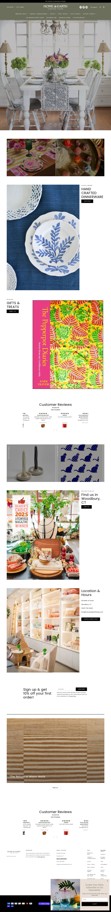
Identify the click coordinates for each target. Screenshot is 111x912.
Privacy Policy (72, 696)
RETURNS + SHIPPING (103, 858)
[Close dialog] (107, 881)
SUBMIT (94, 904)
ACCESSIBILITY (104, 864)
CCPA (102, 867)
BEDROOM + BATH (90, 853)
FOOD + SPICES (91, 864)
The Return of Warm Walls (27, 776)
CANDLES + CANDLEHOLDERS (91, 858)
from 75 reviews (55, 409)
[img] (55, 408)
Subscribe (81, 689)
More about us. (41, 857)
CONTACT (103, 854)
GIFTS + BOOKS (91, 867)
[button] (94, 7)
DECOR (89, 861)
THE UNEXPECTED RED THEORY (91, 875)
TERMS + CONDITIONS (104, 875)
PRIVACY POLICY (103, 871)
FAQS (102, 861)
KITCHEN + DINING (89, 871)
